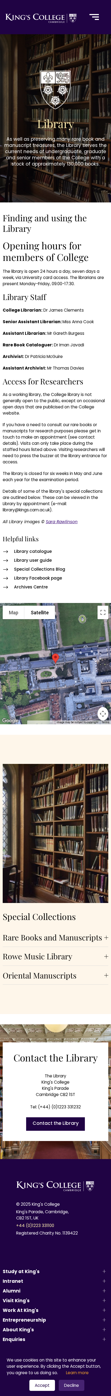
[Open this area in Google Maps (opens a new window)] (10, 720)
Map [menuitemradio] (13, 612)
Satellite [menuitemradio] (40, 612)
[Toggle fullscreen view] (103, 612)
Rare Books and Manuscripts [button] (52, 937)
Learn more (77, 1373)
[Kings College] (41, 17)
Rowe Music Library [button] (37, 956)
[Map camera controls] (103, 714)
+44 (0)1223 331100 (35, 1225)
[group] (55, 937)
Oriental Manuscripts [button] (40, 975)
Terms (105, 722)
